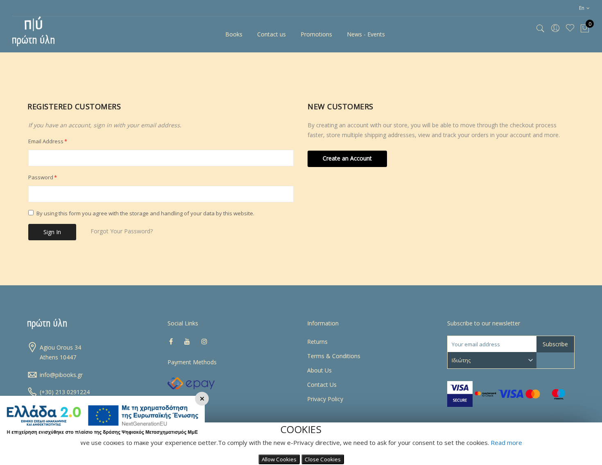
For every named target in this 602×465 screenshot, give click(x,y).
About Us (319, 370)
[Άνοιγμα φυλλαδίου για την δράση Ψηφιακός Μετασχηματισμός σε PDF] (102, 439)
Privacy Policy (325, 399)
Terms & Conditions (333, 356)
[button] (584, 8)
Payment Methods (192, 362)
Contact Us (322, 384)
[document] (301, 443)
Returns (317, 341)
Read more (506, 442)
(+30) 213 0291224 (65, 392)
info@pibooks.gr (61, 375)
